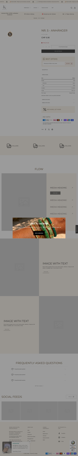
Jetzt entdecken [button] (39, 233)
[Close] (63, 219)
